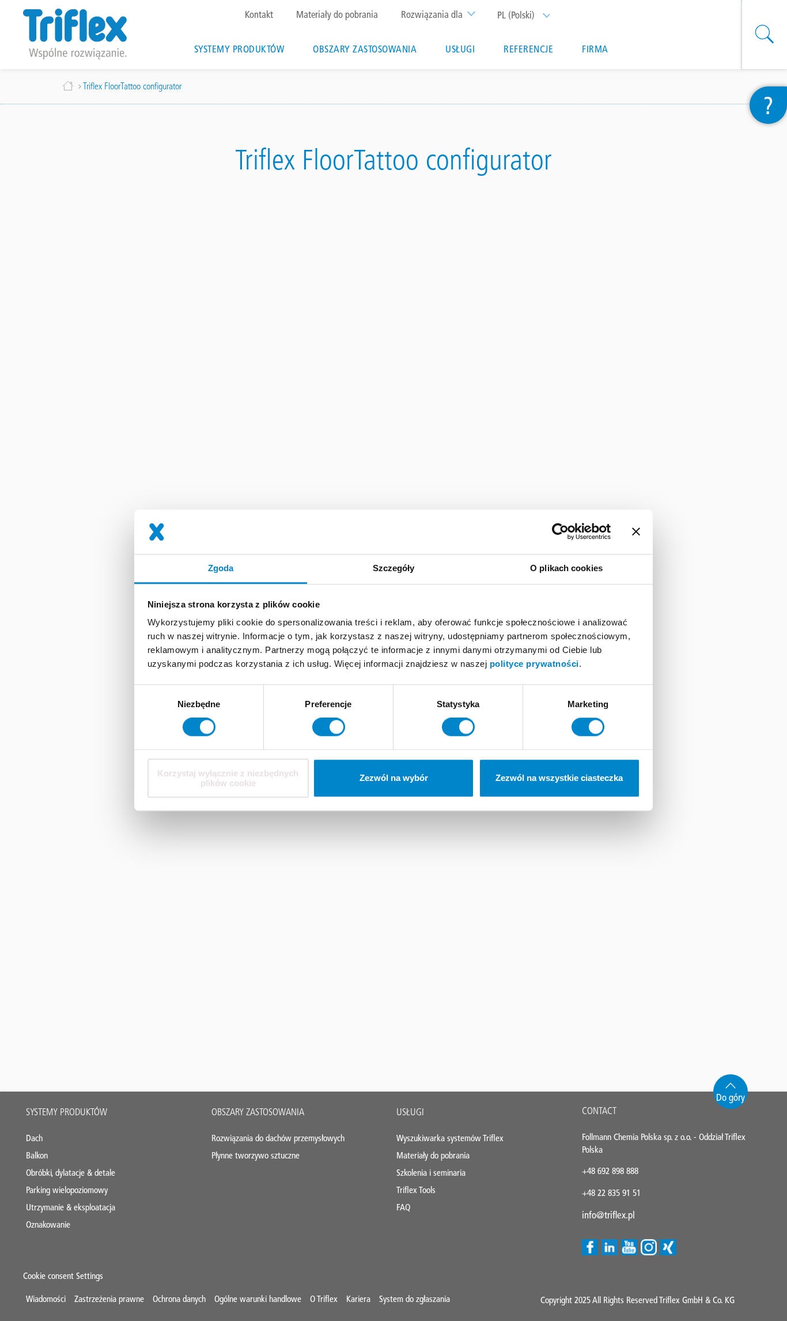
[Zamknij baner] (636, 532)
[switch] (328, 727)
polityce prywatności (534, 664)
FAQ (403, 1207)
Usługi (460, 49)
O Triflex (324, 1298)
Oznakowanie (48, 1224)
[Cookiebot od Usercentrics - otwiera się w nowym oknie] (560, 532)
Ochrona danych (179, 1298)
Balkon (37, 1155)
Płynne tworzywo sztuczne (255, 1155)
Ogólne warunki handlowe (257, 1298)
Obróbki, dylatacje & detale (70, 1172)
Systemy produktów (239, 49)
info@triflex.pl (608, 1215)
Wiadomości (46, 1298)
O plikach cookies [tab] (566, 568)
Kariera (358, 1298)
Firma (595, 49)
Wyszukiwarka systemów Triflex (450, 1138)
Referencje (528, 49)
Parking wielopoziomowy (67, 1189)
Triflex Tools (416, 1189)
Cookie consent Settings (63, 1275)
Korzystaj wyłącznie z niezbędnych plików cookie (227, 778)
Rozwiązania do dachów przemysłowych (278, 1138)
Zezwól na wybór (394, 778)
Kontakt (259, 14)
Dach (34, 1138)
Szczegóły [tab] (394, 568)
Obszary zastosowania (365, 49)
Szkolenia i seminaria (431, 1172)
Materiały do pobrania (337, 14)
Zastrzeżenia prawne (109, 1298)
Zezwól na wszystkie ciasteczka (559, 778)
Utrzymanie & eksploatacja (70, 1207)
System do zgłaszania (414, 1298)
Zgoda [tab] (221, 568)
